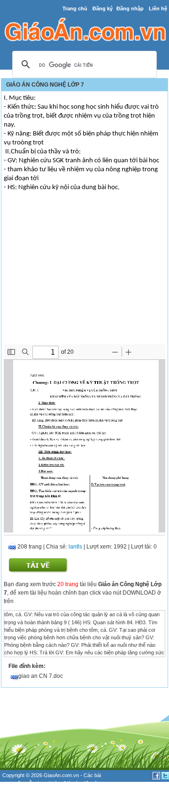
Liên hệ (158, 8)
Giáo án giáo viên (52, 791)
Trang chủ (74, 8)
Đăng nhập (130, 8)
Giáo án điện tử (80, 783)
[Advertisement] (84, 274)
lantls (75, 546)
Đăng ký (102, 8)
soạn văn (12, 783)
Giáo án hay (16, 791)
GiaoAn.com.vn (61, 775)
